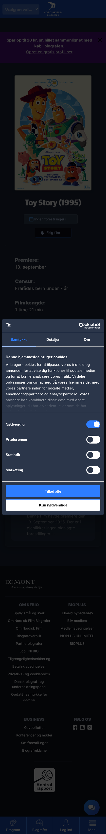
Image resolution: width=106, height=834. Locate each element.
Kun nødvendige (53, 505)
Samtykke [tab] (19, 339)
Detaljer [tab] (53, 339)
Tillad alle (53, 491)
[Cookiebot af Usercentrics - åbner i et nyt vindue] (78, 326)
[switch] (93, 440)
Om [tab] (87, 339)
